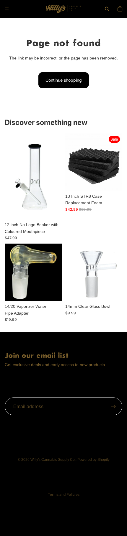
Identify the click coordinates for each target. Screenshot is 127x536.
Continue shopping (63, 80)
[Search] (106, 8)
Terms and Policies (63, 494)
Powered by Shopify (93, 460)
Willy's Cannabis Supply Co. (53, 460)
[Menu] (7, 9)
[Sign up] (113, 406)
